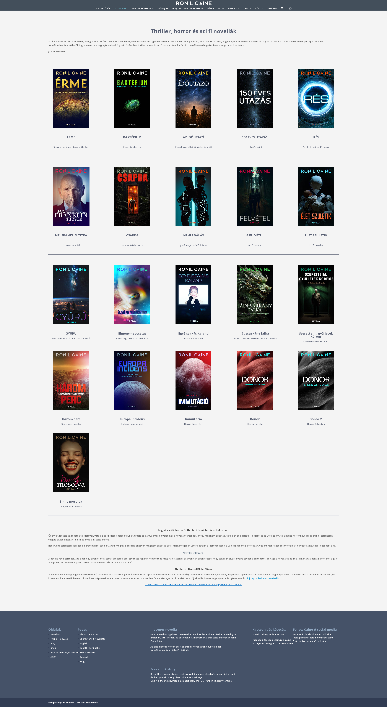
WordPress (92, 702)
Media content (88, 652)
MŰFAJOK (163, 8)
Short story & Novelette (93, 638)
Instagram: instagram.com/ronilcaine (272, 643)
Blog (52, 643)
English (84, 643)
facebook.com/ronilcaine (318, 634)
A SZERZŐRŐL (103, 8)
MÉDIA (210, 8)
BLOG (221, 8)
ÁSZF (53, 656)
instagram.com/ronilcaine (319, 637)
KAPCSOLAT (234, 8)
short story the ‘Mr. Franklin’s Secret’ (203, 680)
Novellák (55, 634)
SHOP (248, 8)
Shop (53, 647)
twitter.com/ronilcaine (314, 641)
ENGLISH (272, 8)
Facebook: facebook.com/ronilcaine (271, 639)
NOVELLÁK (120, 8)
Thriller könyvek (59, 638)
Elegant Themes (65, 702)
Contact (84, 656)
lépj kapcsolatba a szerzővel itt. (263, 578)
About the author (89, 634)
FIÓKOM (259, 8)
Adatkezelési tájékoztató (64, 652)
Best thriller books (90, 647)
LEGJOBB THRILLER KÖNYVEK (187, 8)
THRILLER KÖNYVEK (140, 8)
